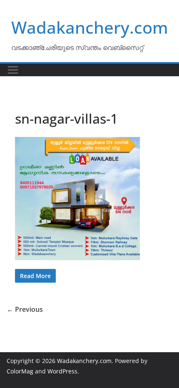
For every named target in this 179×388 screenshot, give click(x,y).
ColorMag (20, 371)
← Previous (25, 309)
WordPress (62, 371)
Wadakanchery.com (89, 27)
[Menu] (13, 70)
